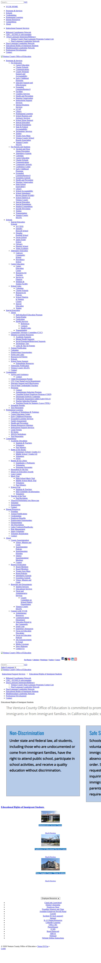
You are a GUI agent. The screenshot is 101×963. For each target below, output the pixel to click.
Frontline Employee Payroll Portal (53, 911)
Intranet (53, 918)
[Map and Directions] (50, 823)
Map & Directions (50, 833)
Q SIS (53, 929)
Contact (57, 660)
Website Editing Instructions (53, 938)
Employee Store (53, 907)
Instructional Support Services (17, 28)
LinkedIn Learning (53, 922)
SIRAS (53, 934)
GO (25, 2)
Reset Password (53, 931)
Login (3, 949)
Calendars (36, 660)
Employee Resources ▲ (50, 898)
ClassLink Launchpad (53, 903)
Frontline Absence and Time (53, 909)
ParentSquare (53, 927)
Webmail (53, 936)
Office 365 (53, 925)
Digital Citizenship (53, 905)
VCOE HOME (12, 7)
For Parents (28, 660)
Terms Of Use (42, 946)
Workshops (44, 660)
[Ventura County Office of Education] (16, 56)
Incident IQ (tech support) (53, 916)
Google (53, 914)
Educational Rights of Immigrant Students (23, 807)
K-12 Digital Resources (53, 920)
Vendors (51, 660)
